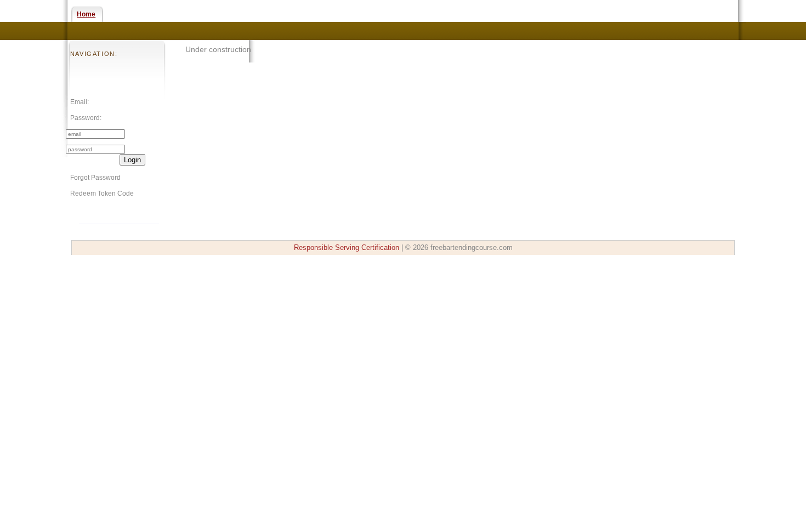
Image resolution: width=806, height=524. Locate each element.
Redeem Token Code (102, 193)
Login (132, 160)
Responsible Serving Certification (346, 247)
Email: (79, 102)
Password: (85, 118)
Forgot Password (95, 177)
